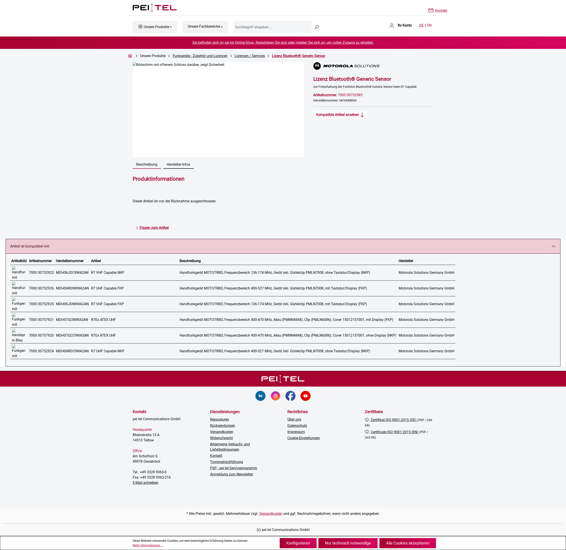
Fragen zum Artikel (154, 228)
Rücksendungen (222, 426)
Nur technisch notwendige (348, 543)
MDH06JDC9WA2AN (72, 272)
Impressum (296, 432)
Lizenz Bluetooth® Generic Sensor (298, 56)
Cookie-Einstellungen (303, 438)
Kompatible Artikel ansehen (338, 115)
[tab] (147, 165)
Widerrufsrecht (221, 438)
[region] (218, 109)
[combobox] (272, 27)
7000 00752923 (41, 272)
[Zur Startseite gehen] (150, 8)
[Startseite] (130, 56)
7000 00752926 (41, 288)
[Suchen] (317, 27)
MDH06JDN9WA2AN (72, 304)
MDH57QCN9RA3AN (72, 320)
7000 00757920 (41, 335)
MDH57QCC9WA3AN (72, 335)
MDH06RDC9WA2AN (72, 351)
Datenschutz (297, 426)
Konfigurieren (298, 543)
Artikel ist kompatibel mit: (30, 246)
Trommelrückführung (226, 462)
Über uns (294, 419)
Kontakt (441, 10)
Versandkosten (221, 432)
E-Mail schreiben (145, 483)
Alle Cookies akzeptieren (407, 543)
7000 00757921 (41, 320)
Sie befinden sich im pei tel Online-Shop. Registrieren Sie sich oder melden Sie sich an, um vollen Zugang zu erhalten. (283, 42)
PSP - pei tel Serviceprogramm (233, 468)
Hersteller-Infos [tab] (178, 164)
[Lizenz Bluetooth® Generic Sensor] (218, 109)
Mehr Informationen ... (148, 545)
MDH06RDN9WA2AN (72, 288)
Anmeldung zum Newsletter (231, 474)
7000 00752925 (41, 304)
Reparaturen (219, 419)
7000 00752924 (41, 351)
